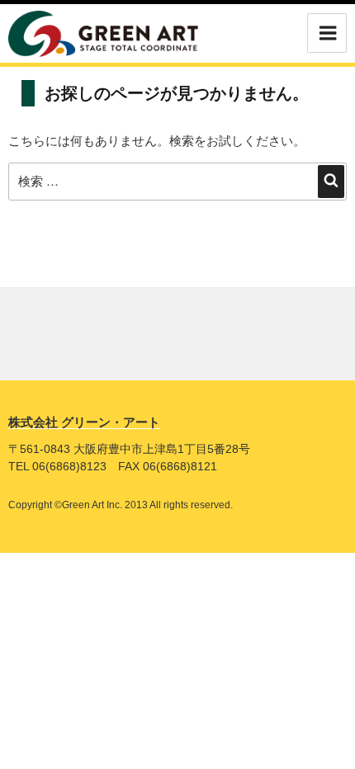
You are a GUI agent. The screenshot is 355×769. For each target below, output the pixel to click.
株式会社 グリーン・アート (84, 422)
